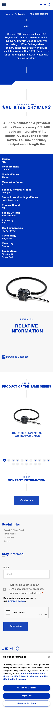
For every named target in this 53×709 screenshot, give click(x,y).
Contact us (26, 500)
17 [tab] (35, 464)
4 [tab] (17, 460)
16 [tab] (30, 464)
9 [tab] (39, 460)
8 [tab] (35, 460)
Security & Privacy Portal (14, 530)
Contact (7, 541)
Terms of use (9, 537)
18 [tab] (39, 464)
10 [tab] (44, 460)
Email (6, 567)
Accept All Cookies (26, 688)
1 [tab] (4, 460)
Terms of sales (10, 534)
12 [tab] (13, 464)
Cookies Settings (26, 703)
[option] (26, 421)
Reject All (26, 696)
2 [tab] (8, 460)
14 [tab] (22, 464)
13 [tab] (17, 464)
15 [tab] (26, 464)
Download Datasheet (17, 356)
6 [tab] (26, 460)
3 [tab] (13, 460)
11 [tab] (48, 460)
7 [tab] (30, 460)
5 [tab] (22, 460)
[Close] (48, 657)
